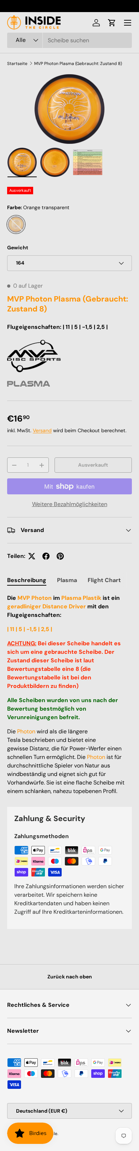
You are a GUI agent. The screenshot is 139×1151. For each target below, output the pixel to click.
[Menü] (127, 23)
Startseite (17, 63)
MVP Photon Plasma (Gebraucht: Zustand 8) (78, 63)
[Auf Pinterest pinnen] (60, 556)
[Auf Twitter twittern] (32, 556)
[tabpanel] (69, 695)
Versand (42, 430)
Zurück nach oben (69, 976)
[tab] (26, 580)
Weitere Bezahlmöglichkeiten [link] (69, 504)
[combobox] (69, 40)
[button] (112, 23)
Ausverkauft (93, 465)
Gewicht (17, 247)
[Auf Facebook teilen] (46, 556)
